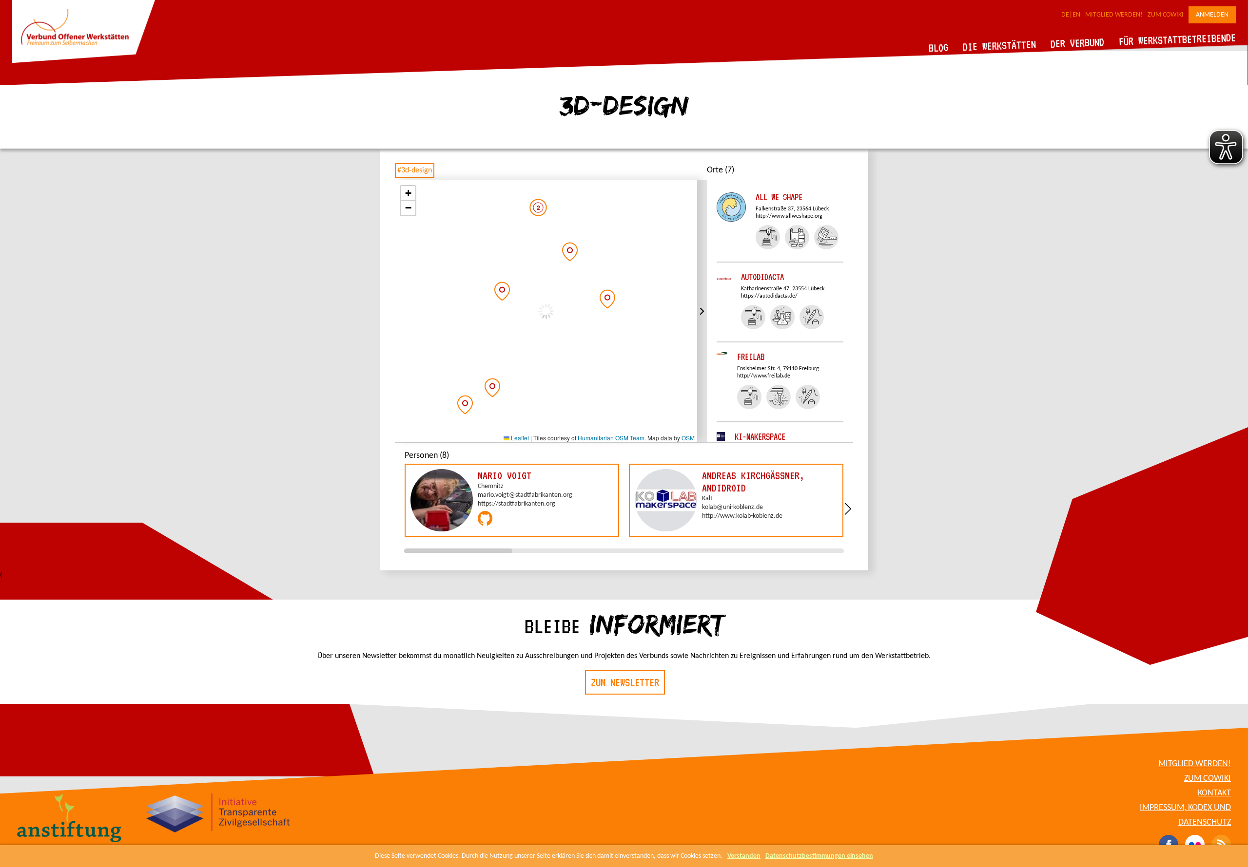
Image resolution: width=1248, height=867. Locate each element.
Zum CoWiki (1166, 15)
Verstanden (743, 856)
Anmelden (1212, 15)
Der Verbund (1078, 43)
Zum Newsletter (625, 682)
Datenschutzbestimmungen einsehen (819, 856)
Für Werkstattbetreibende (1177, 39)
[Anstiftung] (69, 819)
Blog (939, 47)
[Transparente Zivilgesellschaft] (218, 814)
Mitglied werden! (1114, 15)
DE (1065, 15)
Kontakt (1214, 793)
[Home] (83, 61)
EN (1076, 15)
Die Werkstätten (999, 45)
